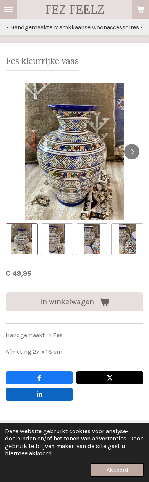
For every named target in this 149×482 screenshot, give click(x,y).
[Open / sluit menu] (8, 9)
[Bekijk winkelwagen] (140, 9)
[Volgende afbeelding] (131, 151)
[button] (22, 239)
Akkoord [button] (117, 470)
